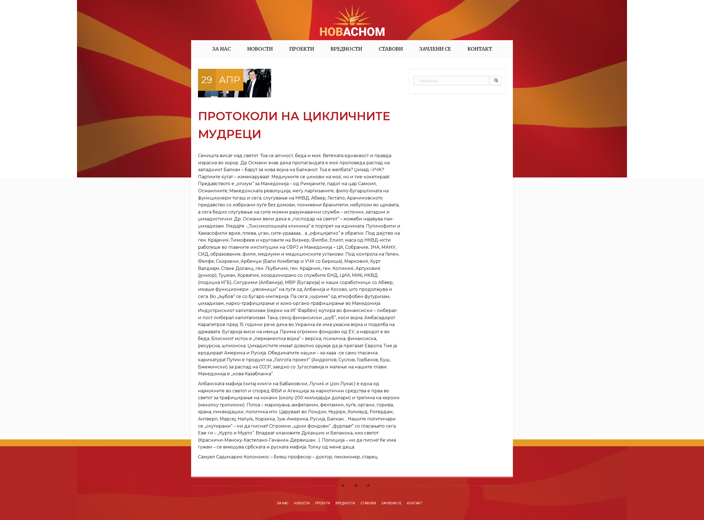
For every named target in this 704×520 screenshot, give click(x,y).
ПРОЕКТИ (301, 49)
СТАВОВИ (391, 49)
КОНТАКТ (480, 49)
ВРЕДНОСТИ (346, 49)
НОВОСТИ (260, 49)
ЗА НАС (221, 49)
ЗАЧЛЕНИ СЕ (435, 49)
